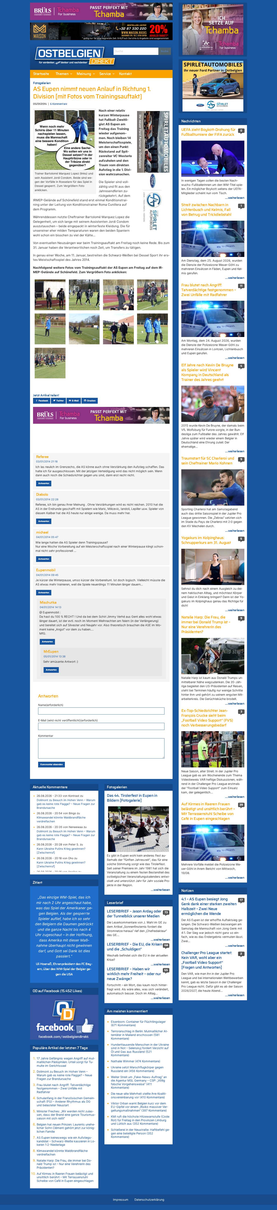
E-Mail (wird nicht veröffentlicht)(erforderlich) (68, 720)
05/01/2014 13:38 (54, 656)
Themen (62, 74)
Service (105, 74)
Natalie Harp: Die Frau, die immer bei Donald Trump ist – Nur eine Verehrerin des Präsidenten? (64, 1164)
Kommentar (45, 735)
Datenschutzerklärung (149, 1199)
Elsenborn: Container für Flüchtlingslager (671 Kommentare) (138, 1023)
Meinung (84, 74)
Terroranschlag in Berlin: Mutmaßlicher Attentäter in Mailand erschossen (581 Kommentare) (139, 1034)
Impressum (120, 1199)
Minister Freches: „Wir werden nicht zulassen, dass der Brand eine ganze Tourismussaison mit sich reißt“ (66, 1114)
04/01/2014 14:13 (50, 607)
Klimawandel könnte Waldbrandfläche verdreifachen (61, 819)
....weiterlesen (160, 889)
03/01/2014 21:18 (47, 461)
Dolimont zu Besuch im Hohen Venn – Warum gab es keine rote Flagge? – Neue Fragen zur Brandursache (66, 803)
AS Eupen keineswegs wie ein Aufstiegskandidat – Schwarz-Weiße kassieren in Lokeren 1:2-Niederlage (66, 1141)
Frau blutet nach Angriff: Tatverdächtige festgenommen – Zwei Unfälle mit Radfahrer (64, 1088)
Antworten (43, 483)
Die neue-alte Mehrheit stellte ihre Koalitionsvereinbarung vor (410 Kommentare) (138, 1095)
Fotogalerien (42, 83)
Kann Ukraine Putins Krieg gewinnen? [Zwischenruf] (61, 850)
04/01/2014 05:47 (47, 537)
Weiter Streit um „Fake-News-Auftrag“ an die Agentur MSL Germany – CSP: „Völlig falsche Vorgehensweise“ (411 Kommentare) (139, 1082)
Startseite (41, 74)
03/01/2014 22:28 (47, 499)
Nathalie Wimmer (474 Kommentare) (135, 1061)
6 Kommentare (58, 104)
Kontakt (125, 74)
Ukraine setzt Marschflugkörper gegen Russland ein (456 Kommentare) (137, 1069)
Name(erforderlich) (50, 705)
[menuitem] (41, 74)
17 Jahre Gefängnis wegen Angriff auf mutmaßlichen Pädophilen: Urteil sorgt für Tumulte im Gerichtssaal (66, 1062)
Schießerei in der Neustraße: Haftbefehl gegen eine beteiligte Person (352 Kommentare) (140, 1133)
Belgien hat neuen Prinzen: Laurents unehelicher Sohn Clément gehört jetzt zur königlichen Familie (66, 1128)
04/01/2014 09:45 (47, 575)
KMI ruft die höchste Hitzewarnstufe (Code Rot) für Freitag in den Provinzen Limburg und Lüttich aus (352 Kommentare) (140, 1120)
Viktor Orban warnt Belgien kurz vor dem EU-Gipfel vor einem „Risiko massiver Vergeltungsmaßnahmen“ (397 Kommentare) (139, 1107)
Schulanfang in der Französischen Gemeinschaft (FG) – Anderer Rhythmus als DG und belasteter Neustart (66, 1101)
